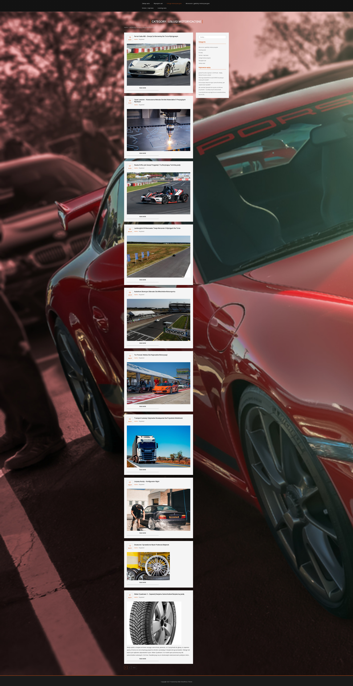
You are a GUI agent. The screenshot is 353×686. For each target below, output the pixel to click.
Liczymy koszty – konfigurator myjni (146, 481)
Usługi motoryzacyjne (174, 3)
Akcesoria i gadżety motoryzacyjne (198, 3)
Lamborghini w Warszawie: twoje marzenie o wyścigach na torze (157, 228)
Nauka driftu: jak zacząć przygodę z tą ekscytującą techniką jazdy (157, 165)
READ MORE (142, 88)
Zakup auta (146, 3)
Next (134, 667)
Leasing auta (162, 8)
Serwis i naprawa (148, 8)
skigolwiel (141, 39)
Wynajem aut (158, 3)
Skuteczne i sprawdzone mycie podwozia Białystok (151, 545)
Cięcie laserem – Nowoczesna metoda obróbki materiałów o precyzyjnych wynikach (160, 101)
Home (126, 27)
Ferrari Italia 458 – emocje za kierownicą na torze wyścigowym (156, 36)
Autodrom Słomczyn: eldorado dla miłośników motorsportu (154, 292)
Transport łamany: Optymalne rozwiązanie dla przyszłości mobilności (158, 418)
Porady (201, 52)
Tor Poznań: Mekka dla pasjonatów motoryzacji (150, 355)
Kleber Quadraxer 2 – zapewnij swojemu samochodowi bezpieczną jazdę (159, 594)
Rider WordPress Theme (185, 682)
